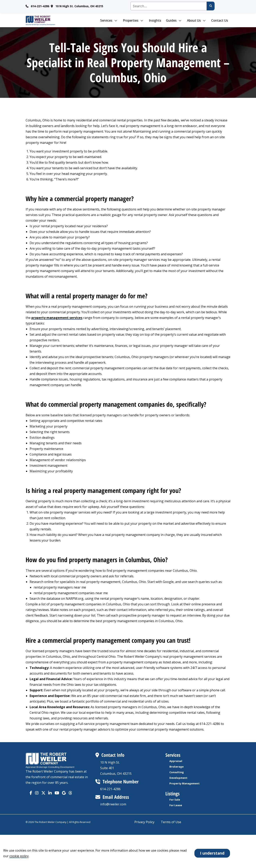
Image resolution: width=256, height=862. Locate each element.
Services (106, 20)
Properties (130, 20)
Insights (155, 20)
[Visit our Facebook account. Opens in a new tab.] (31, 793)
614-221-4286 (40, 6)
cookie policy (19, 856)
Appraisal (175, 761)
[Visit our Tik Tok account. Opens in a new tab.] (64, 793)
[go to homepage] (49, 20)
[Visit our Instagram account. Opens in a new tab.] (37, 793)
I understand (212, 853)
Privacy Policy (144, 822)
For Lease (175, 805)
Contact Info (112, 755)
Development (178, 778)
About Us (194, 20)
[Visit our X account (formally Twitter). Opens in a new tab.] (43, 793)
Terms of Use (171, 822)
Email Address (116, 797)
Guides (171, 20)
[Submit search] (211, 6)
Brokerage (176, 766)
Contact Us (219, 20)
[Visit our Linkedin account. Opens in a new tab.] (50, 793)
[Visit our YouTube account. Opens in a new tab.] (57, 793)
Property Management (184, 783)
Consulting (176, 772)
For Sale (174, 799)
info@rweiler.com (113, 804)
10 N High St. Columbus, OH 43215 (79, 6)
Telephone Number (121, 781)
